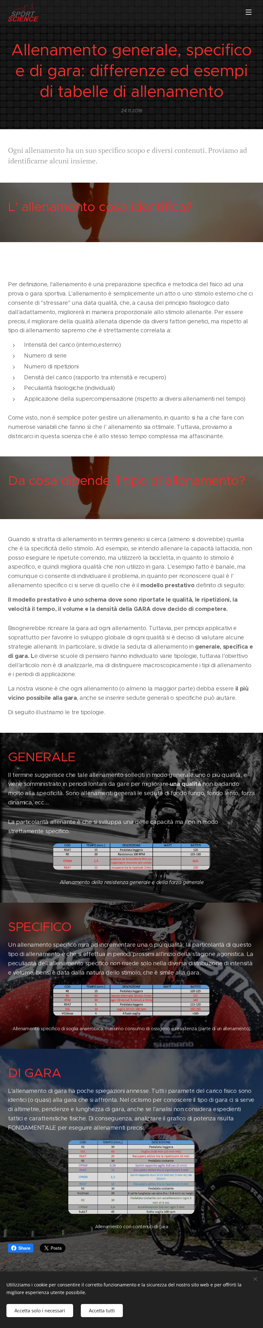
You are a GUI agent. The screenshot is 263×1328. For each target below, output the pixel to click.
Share (24, 1248)
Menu (248, 11)
